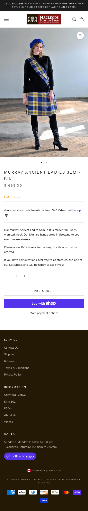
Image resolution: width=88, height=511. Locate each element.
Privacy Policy (12, 375)
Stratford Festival (15, 395)
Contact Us (60, 260)
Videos (8, 422)
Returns (9, 361)
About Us (10, 415)
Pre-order (44, 291)
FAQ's (8, 408)
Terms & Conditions (16, 368)
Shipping (9, 354)
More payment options (44, 313)
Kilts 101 (10, 402)
